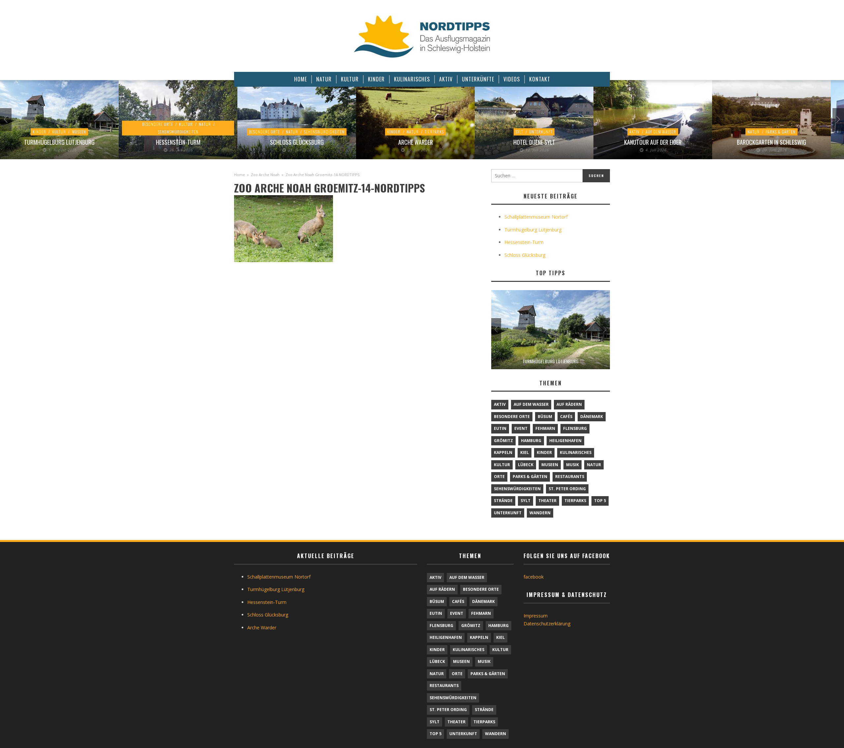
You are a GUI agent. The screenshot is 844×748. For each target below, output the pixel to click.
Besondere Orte (157, 124)
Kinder (39, 132)
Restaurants (569, 476)
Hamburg (531, 440)
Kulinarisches (575, 452)
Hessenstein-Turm (178, 142)
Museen (79, 132)
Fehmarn (545, 428)
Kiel (524, 452)
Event (521, 428)
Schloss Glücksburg (297, 142)
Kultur (59, 132)
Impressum (536, 616)
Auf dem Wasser (661, 132)
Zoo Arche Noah (265, 174)
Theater (547, 500)
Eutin (500, 428)
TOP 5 (600, 500)
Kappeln (503, 452)
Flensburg (575, 428)
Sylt (519, 132)
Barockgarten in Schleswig (771, 142)
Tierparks (434, 132)
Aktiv (634, 132)
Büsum (545, 416)
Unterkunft (541, 132)
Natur (205, 124)
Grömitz (503, 440)
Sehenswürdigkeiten (178, 132)
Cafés (566, 416)
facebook (534, 577)
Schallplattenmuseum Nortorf (536, 217)
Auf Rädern (569, 404)
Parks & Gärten (781, 132)
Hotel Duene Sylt (534, 142)
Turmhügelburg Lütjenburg (59, 142)
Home (239, 174)
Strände (503, 500)
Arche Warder (415, 142)
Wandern (540, 513)
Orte (499, 476)
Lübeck (525, 464)
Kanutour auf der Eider (652, 142)
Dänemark (591, 416)
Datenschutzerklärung (547, 623)
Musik (572, 464)
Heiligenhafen (565, 440)
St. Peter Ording (567, 489)
